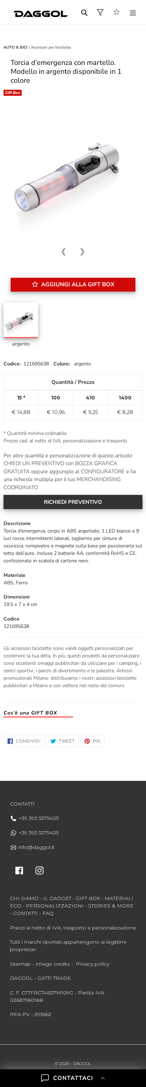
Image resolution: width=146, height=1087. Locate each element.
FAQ (48, 913)
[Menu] (132, 12)
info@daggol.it (36, 847)
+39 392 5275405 (37, 818)
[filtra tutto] (100, 12)
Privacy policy (92, 964)
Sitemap (20, 964)
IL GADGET (57, 898)
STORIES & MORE (111, 906)
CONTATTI (25, 913)
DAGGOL (82, 1063)
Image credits (52, 964)
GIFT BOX (88, 898)
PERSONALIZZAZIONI (55, 906)
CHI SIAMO (24, 898)
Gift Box (12, 92)
